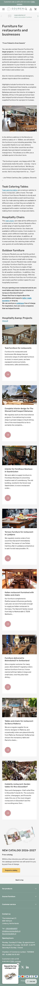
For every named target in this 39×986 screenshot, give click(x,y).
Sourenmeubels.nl (9, 934)
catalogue (20, 303)
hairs (12, 221)
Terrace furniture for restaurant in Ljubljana (19, 533)
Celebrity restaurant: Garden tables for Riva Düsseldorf (17, 785)
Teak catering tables (10, 190)
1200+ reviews (15, 961)
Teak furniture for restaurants (18, 348)
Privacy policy (25, 980)
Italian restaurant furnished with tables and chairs (19, 593)
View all (5, 321)
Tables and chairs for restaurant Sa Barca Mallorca (19, 722)
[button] (35, 9)
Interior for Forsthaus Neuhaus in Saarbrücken (18, 470)
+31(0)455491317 (11, 928)
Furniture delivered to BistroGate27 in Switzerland (17, 659)
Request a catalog (11, 870)
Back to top (19, 880)
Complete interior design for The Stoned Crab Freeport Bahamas (19, 409)
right (7, 221)
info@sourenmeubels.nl (11, 931)
